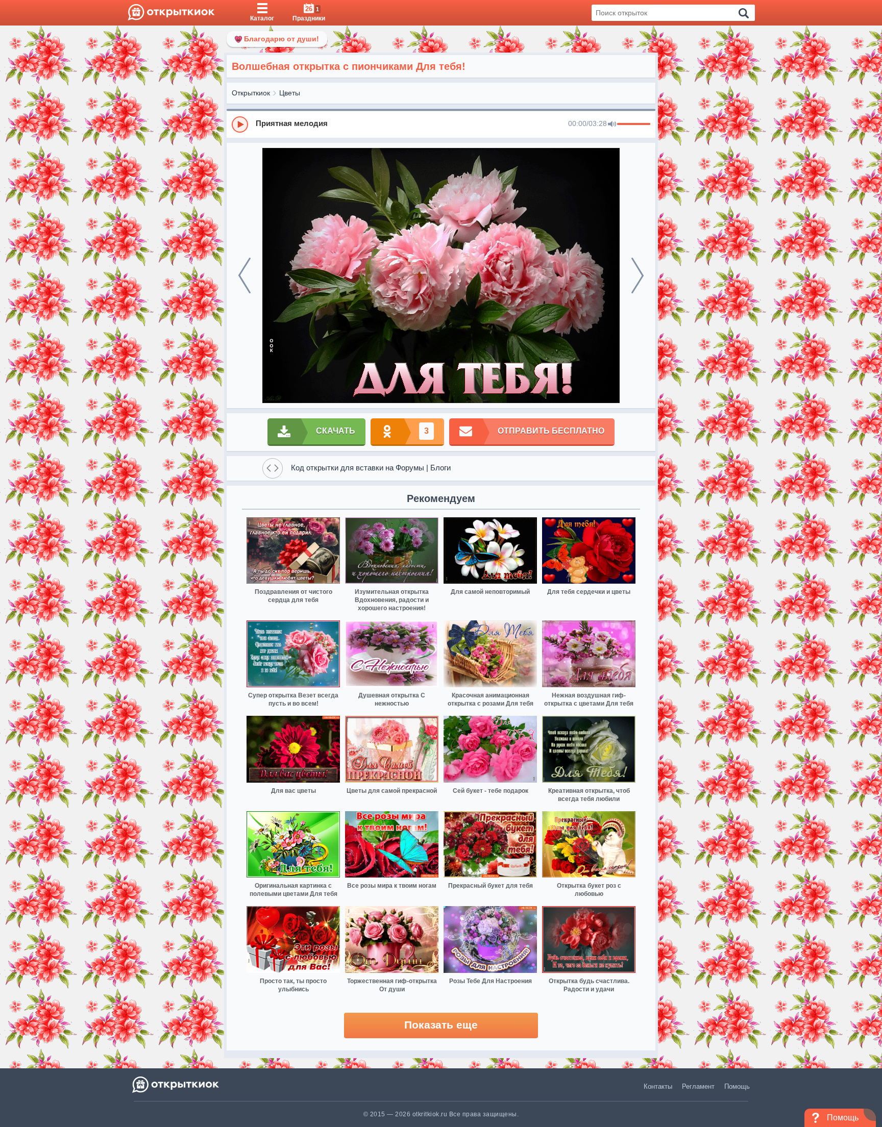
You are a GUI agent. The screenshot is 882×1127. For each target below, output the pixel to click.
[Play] (240, 124)
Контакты (658, 1086)
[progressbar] (633, 124)
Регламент (698, 1086)
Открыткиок (251, 93)
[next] (637, 275)
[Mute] (612, 124)
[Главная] (171, 12)
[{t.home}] (176, 1084)
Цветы (289, 93)
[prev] (244, 275)
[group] (441, 124)
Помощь (737, 1086)
